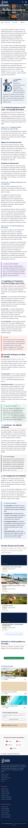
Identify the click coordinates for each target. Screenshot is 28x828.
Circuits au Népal (5, 808)
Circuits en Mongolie (5, 817)
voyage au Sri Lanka (11, 470)
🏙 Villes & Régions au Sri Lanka (9, 725)
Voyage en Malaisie (5, 793)
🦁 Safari (23, 22)
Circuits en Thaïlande (6, 814)
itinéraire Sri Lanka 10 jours (13, 71)
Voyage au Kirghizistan (6, 797)
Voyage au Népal (5, 791)
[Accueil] (1, 753)
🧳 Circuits (15, 22)
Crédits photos (4, 779)
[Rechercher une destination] (23, 2)
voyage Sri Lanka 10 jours (17, 359)
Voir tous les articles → (14, 719)
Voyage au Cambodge (6, 799)
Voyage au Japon (5, 795)
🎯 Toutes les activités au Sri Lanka (14, 658)
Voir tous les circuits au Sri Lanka (14, 634)
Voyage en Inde (4, 789)
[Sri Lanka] (2, 22)
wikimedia (25, 19)
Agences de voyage (5, 774)
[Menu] (26, 2)
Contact (2, 781)
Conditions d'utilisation (5, 777)
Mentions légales (4, 775)
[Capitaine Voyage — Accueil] (4, 2)
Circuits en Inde (4, 806)
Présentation (7, 22)
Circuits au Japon (5, 812)
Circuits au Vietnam (5, 810)
